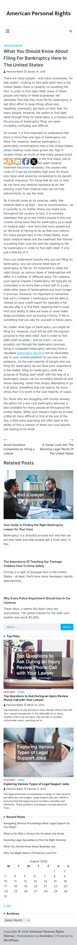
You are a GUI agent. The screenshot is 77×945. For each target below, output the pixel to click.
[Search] (70, 31)
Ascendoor (46, 936)
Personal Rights (14, 71)
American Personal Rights (38, 13)
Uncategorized (13, 45)
